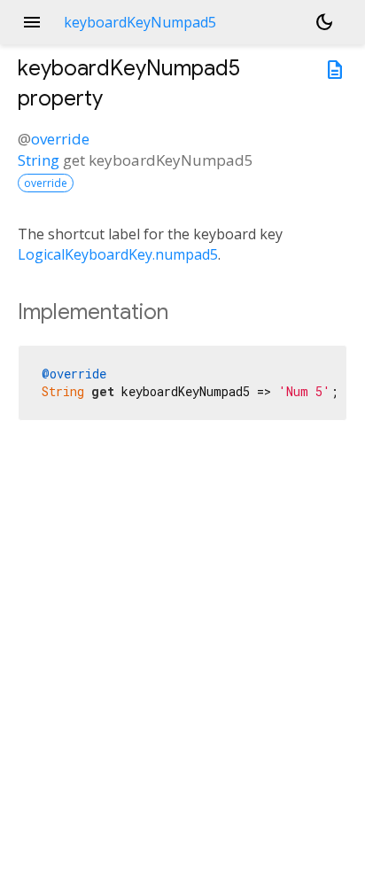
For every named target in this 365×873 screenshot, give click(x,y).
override (60, 139)
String (38, 160)
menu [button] (32, 22)
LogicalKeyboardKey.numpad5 (118, 254)
